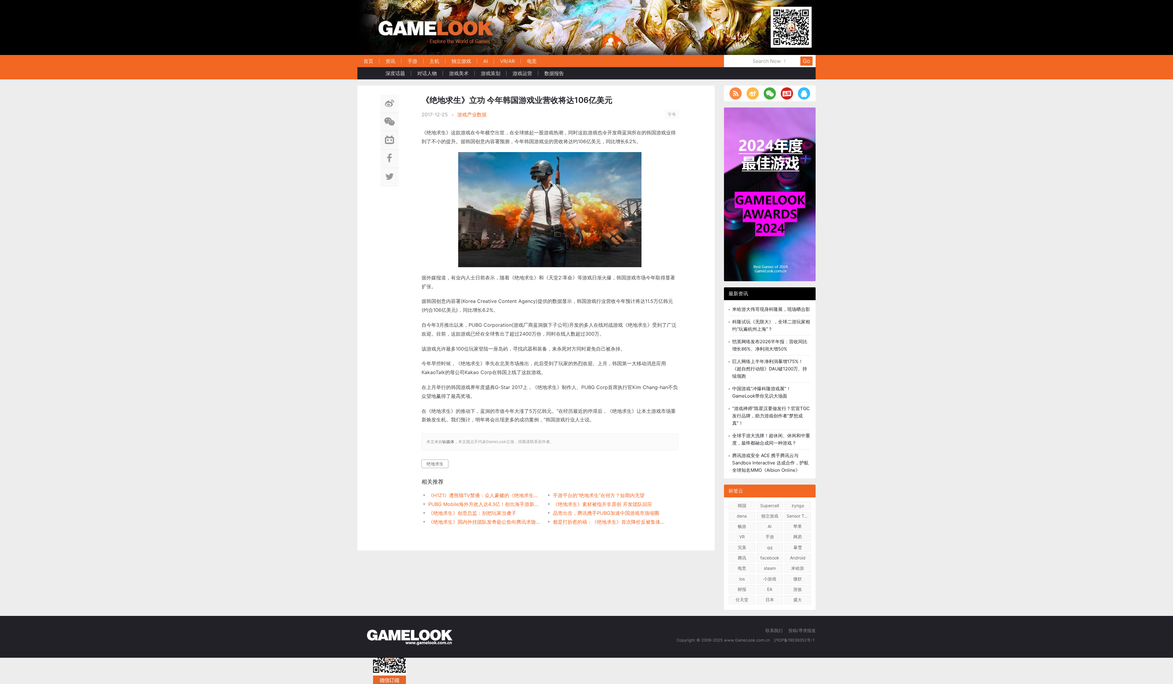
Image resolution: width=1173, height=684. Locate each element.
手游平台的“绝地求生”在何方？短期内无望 (599, 495)
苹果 (797, 526)
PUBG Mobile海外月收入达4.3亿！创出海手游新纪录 (484, 504)
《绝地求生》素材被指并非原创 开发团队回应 (602, 504)
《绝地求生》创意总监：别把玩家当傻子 (472, 513)
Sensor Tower (799, 515)
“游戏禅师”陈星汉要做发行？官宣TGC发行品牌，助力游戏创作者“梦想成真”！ (771, 416)
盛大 (797, 599)
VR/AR (507, 61)
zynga (797, 505)
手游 (412, 61)
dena (742, 515)
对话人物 (427, 73)
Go (806, 61)
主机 (434, 61)
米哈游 (797, 568)
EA (769, 589)
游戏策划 (490, 73)
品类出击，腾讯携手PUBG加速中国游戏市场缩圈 (606, 513)
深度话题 (395, 73)
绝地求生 (435, 463)
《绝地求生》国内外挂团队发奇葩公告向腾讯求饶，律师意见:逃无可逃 (484, 522)
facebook (769, 557)
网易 (797, 536)
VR (742, 536)
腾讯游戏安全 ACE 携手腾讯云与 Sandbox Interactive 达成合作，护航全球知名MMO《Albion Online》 (770, 463)
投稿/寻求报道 (802, 630)
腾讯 (742, 557)
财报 (742, 589)
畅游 (742, 526)
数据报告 (554, 73)
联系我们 (774, 630)
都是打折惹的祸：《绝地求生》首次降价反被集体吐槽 (609, 522)
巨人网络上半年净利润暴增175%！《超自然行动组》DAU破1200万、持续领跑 (769, 368)
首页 (368, 61)
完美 (742, 547)
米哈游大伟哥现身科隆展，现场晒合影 (771, 309)
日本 (770, 599)
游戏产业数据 (472, 114)
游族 (797, 589)
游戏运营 (522, 73)
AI (485, 61)
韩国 (742, 505)
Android (798, 557)
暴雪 (797, 547)
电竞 (532, 61)
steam (770, 568)
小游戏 (769, 578)
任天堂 (742, 599)
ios (742, 578)
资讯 (390, 61)
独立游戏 (461, 61)
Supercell (769, 505)
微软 (797, 578)
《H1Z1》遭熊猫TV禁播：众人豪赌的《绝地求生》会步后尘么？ (484, 495)
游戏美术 (459, 73)
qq (770, 547)
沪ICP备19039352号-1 (795, 640)
